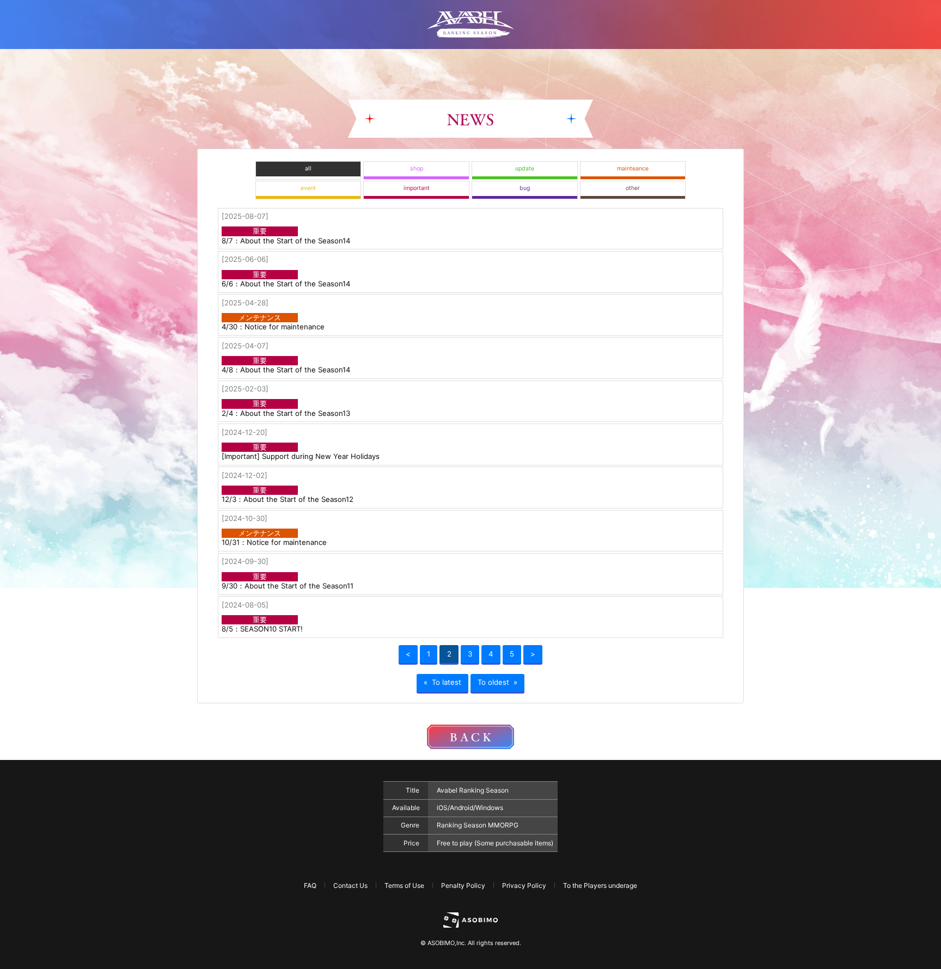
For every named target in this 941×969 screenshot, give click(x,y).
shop (416, 168)
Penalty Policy (463, 885)
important (417, 188)
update (524, 168)
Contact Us (350, 885)
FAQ (310, 885)
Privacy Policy (524, 885)
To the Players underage (600, 885)
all (308, 168)
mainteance (633, 168)
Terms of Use (404, 885)
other (633, 188)
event (308, 188)
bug (525, 188)
